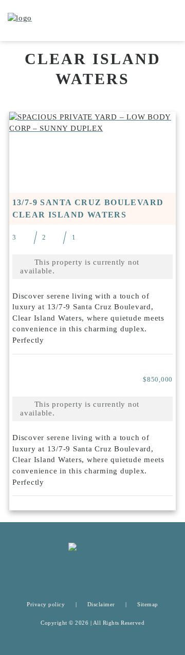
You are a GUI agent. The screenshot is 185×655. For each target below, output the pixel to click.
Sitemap (147, 604)
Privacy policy (46, 604)
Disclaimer (101, 604)
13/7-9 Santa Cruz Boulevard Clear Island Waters (88, 208)
